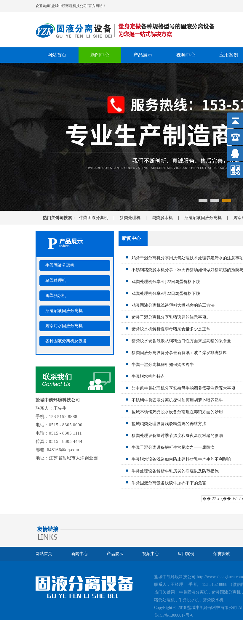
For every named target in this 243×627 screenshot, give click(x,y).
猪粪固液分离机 (226, 592)
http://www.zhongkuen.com (220, 577)
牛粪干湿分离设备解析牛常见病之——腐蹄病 (173, 447)
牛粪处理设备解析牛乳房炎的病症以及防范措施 (175, 471)
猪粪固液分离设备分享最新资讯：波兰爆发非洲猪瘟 (179, 353)
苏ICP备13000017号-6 (173, 615)
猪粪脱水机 (213, 600)
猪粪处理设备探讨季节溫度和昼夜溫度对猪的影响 (177, 435)
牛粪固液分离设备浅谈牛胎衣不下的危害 (169, 483)
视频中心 (185, 54)
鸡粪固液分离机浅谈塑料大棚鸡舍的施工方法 (173, 305)
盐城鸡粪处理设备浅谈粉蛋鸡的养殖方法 (169, 424)
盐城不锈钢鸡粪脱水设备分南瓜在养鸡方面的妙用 (177, 412)
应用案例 (186, 554)
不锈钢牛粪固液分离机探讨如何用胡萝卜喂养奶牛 (177, 400)
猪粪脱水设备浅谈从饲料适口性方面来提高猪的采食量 (181, 341)
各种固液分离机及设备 (66, 341)
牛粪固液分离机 (99, 218)
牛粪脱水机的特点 (148, 376)
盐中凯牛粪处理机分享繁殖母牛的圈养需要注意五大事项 (183, 388)
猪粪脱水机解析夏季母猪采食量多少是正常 (171, 329)
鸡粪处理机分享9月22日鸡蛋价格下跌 (166, 281)
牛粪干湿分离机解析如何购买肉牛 (163, 364)
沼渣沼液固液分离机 (208, 218)
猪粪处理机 (135, 218)
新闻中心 (99, 54)
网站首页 (56, 54)
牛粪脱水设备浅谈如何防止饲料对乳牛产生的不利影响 (181, 459)
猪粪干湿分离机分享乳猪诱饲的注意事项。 (171, 317)
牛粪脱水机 (188, 600)
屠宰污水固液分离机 (64, 326)
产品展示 (142, 54)
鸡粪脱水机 (167, 218)
